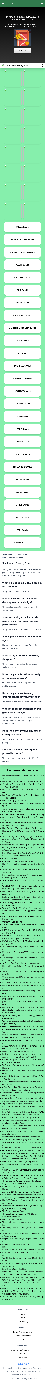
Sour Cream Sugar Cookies (14, 1269)
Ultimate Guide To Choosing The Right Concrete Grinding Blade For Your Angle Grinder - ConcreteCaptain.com (23, 847)
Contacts (22, 1339)
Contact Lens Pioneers (12, 858)
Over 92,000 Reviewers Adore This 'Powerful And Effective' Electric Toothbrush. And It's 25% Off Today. (23, 1029)
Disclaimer (22, 1357)
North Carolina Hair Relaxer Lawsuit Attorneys (22, 781)
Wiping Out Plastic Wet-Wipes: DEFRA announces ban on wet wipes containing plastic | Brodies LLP (23, 911)
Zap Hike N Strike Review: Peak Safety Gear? (21, 1192)
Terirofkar (8, 3)
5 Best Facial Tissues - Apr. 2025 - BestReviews (22, 1148)
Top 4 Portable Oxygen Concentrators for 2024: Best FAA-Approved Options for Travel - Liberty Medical (23, 1106)
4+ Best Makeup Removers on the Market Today (23, 814)
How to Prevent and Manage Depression (20, 1161)
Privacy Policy (22, 1321)
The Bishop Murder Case (13, 1211)
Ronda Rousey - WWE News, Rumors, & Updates (23, 1249)
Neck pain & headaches (12, 1219)
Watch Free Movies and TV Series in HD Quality (22, 982)
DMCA (22, 1317)
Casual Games (21, 555)
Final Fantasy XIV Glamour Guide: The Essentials (23, 828)
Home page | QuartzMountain (15, 800)
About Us (22, 1353)
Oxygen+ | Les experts (12, 922)
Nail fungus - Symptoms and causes (17, 1051)
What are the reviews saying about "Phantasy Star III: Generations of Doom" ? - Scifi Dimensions (23, 1142)
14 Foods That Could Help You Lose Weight (20, 963)
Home (22, 1314)
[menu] (41, 3)
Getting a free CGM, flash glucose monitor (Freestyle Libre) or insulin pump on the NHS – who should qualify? (23, 1010)
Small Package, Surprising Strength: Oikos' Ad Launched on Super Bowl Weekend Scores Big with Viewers (23, 839)
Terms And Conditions (22, 1332)
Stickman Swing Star (13, 557)
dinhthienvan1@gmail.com (22, 1350)
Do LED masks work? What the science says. (21, 1136)
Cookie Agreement (22, 1335)
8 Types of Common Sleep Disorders (18, 861)
